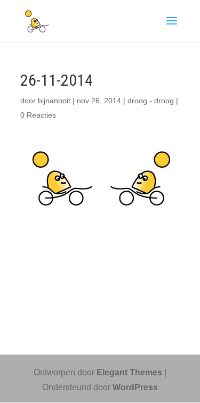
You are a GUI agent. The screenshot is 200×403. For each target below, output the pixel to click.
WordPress (135, 387)
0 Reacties (38, 115)
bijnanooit (54, 100)
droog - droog (150, 100)
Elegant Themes (129, 372)
